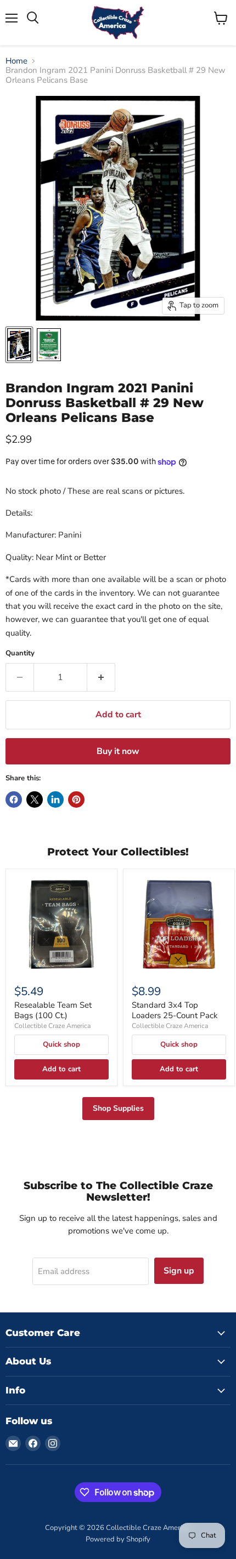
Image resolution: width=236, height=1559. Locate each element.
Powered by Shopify (118, 1539)
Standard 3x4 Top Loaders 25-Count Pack (175, 1010)
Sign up (179, 1271)
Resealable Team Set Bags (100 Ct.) (53, 1010)
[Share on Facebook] (13, 799)
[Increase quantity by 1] (101, 677)
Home (16, 61)
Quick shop (61, 1044)
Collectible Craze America (52, 1025)
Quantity (20, 653)
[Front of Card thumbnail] (19, 344)
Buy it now (118, 751)
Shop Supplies (118, 1108)
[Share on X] (34, 799)
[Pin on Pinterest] (76, 799)
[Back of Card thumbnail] (49, 344)
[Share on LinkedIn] (55, 799)
